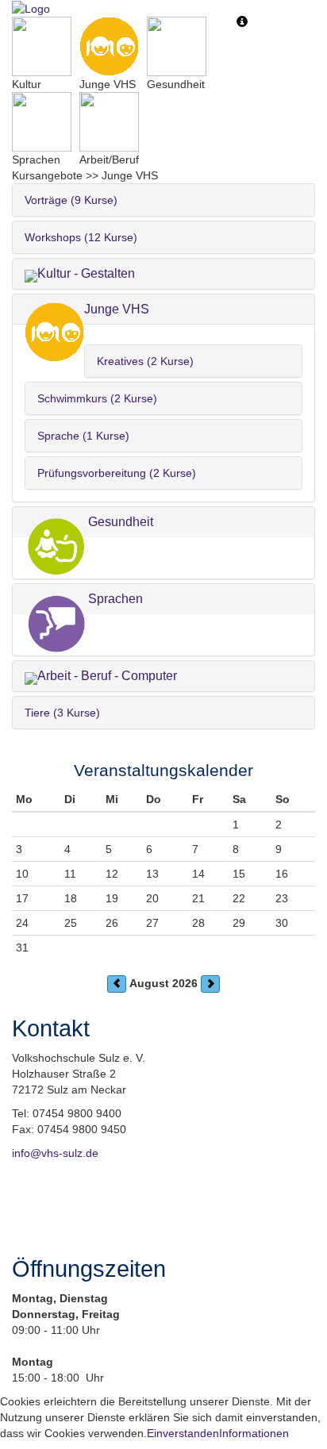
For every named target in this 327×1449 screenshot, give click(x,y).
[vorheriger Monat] (116, 984)
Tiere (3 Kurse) (62, 712)
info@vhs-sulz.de (55, 1153)
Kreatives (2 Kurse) (145, 361)
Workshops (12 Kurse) (81, 237)
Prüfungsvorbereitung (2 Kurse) (116, 473)
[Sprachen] (41, 122)
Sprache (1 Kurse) (83, 435)
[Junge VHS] (109, 46)
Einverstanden (183, 1433)
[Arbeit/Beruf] (109, 122)
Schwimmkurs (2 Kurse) (97, 398)
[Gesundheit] (176, 46)
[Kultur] (41, 46)
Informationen (254, 1433)
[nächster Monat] (210, 984)
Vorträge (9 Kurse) (71, 200)
